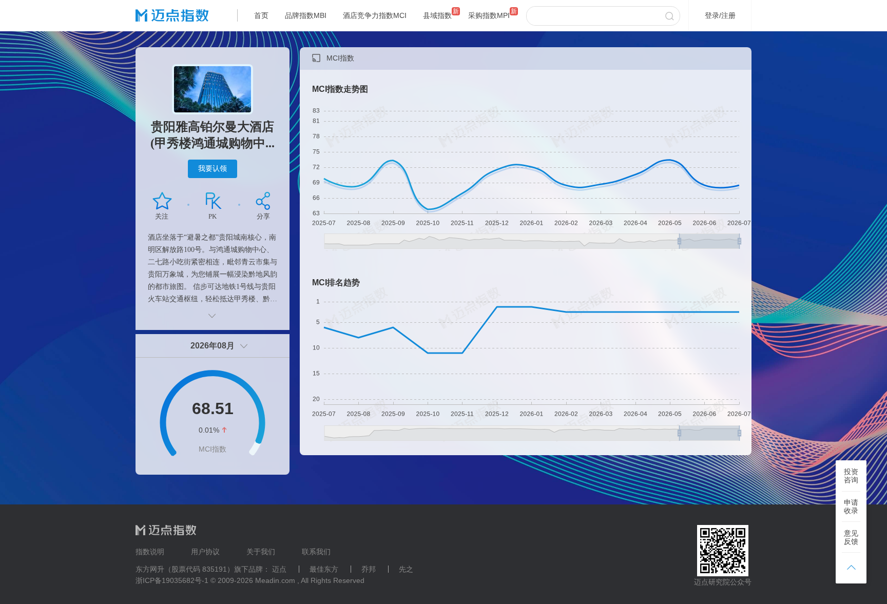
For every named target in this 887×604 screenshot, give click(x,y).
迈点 (279, 569)
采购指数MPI (489, 15)
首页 (261, 15)
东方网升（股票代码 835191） (185, 569)
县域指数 (437, 15)
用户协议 (205, 552)
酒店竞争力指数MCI (375, 15)
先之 (406, 569)
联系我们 (316, 552)
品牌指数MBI (305, 15)
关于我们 (260, 552)
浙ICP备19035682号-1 (172, 580)
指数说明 (150, 552)
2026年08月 (212, 345)
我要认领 (212, 168)
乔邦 (368, 569)
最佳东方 (324, 569)
